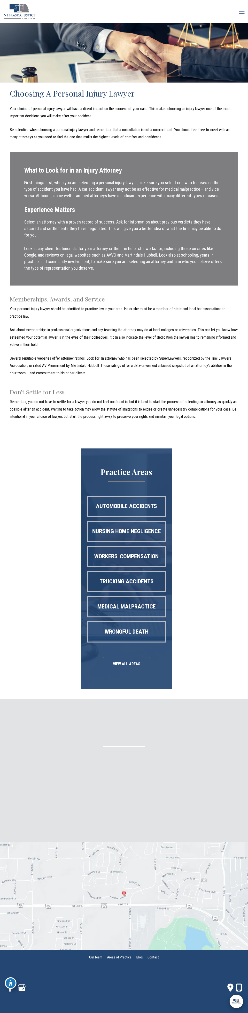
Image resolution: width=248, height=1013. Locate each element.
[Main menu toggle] (241, 11)
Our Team (95, 957)
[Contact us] (230, 987)
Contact (153, 957)
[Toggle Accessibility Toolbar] (10, 983)
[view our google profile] (21, 988)
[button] (126, 506)
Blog (139, 957)
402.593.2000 (146, 762)
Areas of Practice (119, 957)
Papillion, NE (108, 762)
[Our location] (239, 987)
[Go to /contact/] (124, 781)
